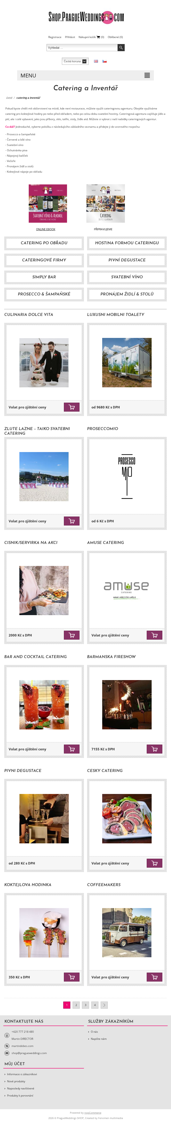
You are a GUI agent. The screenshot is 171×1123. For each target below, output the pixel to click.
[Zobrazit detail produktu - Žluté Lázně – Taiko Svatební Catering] (44, 476)
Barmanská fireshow (111, 657)
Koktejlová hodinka (27, 885)
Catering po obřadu (44, 243)
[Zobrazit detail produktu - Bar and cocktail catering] (44, 704)
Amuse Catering (105, 543)
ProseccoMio (102, 429)
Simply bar (44, 277)
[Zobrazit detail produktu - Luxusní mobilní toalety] (127, 362)
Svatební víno (127, 277)
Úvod (9, 97)
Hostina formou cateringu (127, 243)
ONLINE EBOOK (45, 229)
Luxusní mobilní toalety (115, 315)
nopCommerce (92, 1112)
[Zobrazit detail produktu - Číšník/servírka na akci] (44, 590)
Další (104, 1005)
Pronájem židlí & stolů (127, 295)
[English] (96, 61)
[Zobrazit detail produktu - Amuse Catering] (127, 590)
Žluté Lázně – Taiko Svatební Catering (37, 431)
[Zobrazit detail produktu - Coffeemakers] (127, 932)
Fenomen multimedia (110, 1118)
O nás (94, 1032)
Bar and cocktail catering (35, 657)
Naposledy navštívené (20, 1088)
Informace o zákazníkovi (22, 1074)
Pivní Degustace (127, 261)
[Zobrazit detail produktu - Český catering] (127, 818)
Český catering (105, 771)
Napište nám (99, 1039)
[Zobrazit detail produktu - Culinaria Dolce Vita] (44, 362)
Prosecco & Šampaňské (44, 295)
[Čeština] (104, 61)
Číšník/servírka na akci (30, 543)
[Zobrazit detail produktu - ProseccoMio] (127, 476)
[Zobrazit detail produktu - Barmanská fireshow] (127, 704)
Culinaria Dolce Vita (28, 315)
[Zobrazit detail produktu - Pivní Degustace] (44, 818)
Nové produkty (16, 1081)
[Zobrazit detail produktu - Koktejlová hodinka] (44, 932)
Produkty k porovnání (20, 1095)
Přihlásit (70, 37)
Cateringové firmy (44, 261)
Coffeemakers (103, 885)
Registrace (54, 37)
